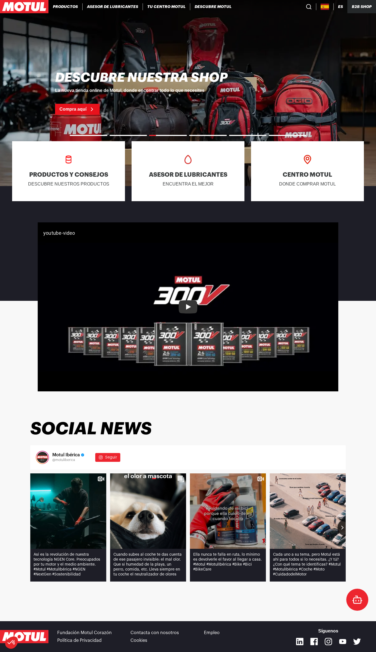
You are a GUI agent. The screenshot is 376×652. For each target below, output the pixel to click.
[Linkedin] (300, 641)
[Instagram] (328, 641)
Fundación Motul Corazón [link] (84, 633)
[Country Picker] (325, 7)
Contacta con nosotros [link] (154, 633)
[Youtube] (343, 641)
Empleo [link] (212, 633)
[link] (188, 93)
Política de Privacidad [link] (79, 640)
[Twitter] (357, 641)
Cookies (138, 640)
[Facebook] (314, 641)
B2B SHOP (362, 7)
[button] (11, 642)
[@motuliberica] (42, 457)
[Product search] (309, 6)
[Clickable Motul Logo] (24, 6)
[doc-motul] (357, 600)
